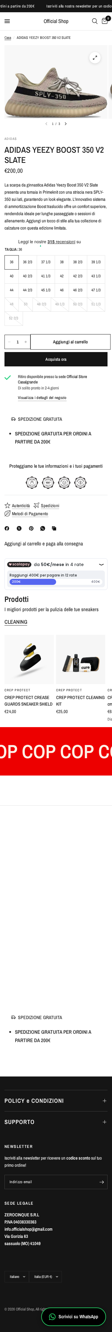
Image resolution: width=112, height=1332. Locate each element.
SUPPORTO (19, 1122)
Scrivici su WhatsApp (78, 1316)
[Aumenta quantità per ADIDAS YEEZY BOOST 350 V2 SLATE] (25, 342)
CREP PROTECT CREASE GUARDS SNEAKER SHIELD (28, 700)
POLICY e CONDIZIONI (34, 1101)
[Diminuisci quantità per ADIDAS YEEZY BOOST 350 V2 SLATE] (9, 342)
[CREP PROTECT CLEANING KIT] (80, 659)
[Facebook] (8, 528)
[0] (104, 21)
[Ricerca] (95, 21)
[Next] (66, 124)
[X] (20, 528)
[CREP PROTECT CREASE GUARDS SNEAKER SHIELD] (29, 659)
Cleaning (15, 622)
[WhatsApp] (43, 528)
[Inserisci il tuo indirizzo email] (102, 1182)
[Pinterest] (32, 528)
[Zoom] (95, 57)
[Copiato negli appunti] (55, 528)
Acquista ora (55, 359)
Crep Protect (17, 690)
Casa (7, 37)
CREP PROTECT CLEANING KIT (80, 700)
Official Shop (56, 21)
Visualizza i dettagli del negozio (42, 397)
